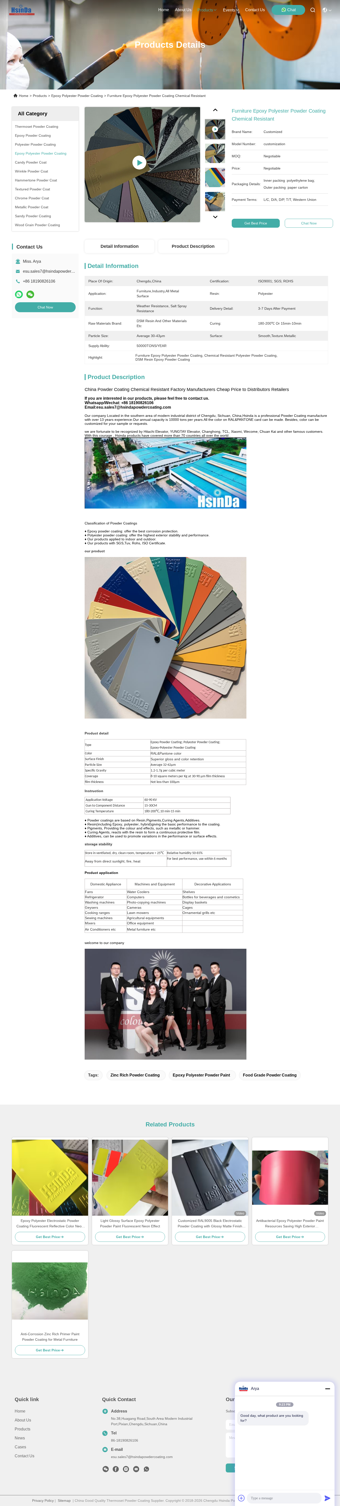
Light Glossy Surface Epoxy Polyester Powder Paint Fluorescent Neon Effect (130, 1223)
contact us (255, 10)
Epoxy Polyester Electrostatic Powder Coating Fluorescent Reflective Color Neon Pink (50, 1224)
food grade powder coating (270, 1075)
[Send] (328, 1498)
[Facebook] (115, 1470)
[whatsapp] (18, 294)
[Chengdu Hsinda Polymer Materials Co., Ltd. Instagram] (125, 1470)
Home (163, 10)
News (20, 1438)
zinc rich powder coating (135, 1075)
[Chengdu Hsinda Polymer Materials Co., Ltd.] (22, 10)
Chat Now (45, 307)
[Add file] (241, 1498)
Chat (291, 10)
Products (40, 96)
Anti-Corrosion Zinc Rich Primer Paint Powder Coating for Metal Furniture (50, 1336)
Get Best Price (255, 223)
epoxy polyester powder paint (201, 1075)
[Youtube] (136, 1470)
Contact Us (24, 1456)
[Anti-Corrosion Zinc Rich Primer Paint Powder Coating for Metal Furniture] (50, 1290)
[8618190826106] (146, 1470)
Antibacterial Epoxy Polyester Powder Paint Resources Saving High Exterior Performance (290, 1224)
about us (183, 10)
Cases (20, 1447)
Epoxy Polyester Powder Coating (77, 96)
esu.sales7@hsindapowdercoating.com (58, 271)
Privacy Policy (43, 1501)
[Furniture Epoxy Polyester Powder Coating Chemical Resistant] (142, 164)
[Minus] (328, 1389)
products (205, 10)
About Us (23, 1420)
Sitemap (64, 1501)
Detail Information (120, 246)
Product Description (193, 246)
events (229, 10)
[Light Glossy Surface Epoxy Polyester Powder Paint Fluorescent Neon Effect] (130, 1178)
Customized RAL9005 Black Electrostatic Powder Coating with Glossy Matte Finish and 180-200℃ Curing (210, 1224)
